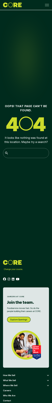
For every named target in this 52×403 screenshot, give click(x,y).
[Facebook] (4, 279)
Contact (7, 400)
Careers (7, 390)
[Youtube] (17, 279)
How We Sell (9, 375)
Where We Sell (10, 385)
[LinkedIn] (13, 279)
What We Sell (9, 380)
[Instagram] (9, 279)
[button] (47, 5)
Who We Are (9, 395)
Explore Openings (18, 319)
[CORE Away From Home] (12, 5)
